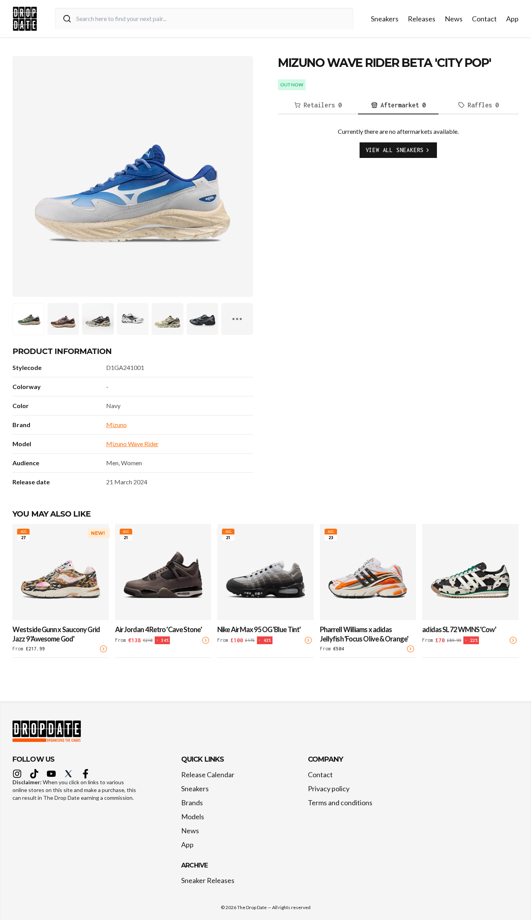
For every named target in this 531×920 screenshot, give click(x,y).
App (512, 18)
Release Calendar (207, 774)
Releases (421, 18)
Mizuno (116, 424)
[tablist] (398, 105)
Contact (484, 18)
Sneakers (384, 18)
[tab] (318, 105)
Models (192, 816)
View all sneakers (395, 150)
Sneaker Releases (207, 880)
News (454, 18)
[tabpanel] (398, 148)
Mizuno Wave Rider (132, 443)
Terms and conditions (340, 802)
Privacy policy (328, 788)
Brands (192, 802)
